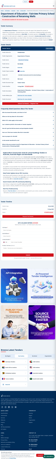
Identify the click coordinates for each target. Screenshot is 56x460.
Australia (13, 10)
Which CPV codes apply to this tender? (12, 120)
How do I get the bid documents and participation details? (17, 128)
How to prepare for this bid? (9, 136)
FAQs (2, 435)
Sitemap (3, 449)
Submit (28, 255)
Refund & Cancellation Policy (8, 442)
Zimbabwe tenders (10, 373)
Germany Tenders (10, 361)
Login (31, 1)
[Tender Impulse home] (8, 6)
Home (2, 10)
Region (30, 415)
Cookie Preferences (5, 446)
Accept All (40, 455)
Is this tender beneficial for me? (10, 140)
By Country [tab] (21, 356)
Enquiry (3, 422)
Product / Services (8, 245)
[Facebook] (2, 407)
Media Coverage (5, 437)
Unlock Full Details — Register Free (28, 103)
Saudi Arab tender (38, 379)
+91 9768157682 (33, 441)
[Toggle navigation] (53, 6)
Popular (31, 422)
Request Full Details (28, 216)
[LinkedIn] (9, 407)
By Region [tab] (7, 356)
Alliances (3, 420)
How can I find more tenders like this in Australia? (15, 132)
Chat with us (49, 456)
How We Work (4, 413)
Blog (2, 424)
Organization (32, 420)
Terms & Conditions (5, 444)
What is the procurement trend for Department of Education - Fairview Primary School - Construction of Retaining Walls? (25, 145)
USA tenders (36, 367)
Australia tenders (18, 179)
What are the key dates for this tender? (12, 116)
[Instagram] (5, 407)
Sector (30, 417)
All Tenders (7, 10)
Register (25, 1)
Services (3, 417)
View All (7, 384)
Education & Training (23, 60)
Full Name (5, 227)
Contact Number (6, 239)
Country (31, 413)
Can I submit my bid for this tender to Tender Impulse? (16, 124)
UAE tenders (36, 361)
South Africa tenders (11, 367)
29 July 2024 (23, 10)
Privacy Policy (12, 458)
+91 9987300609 (33, 446)
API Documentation (5, 427)
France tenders (9, 379)
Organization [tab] (48, 356)
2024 (18, 10)
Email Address (5, 233)
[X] (12, 407)
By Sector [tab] (34, 356)
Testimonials (4, 415)
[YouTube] (15, 407)
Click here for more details (25, 95)
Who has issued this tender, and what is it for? (14, 112)
